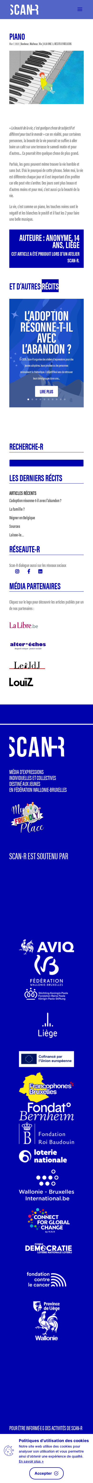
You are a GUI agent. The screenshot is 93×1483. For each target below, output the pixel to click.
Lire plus (46, 391)
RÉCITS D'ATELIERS (63, 43)
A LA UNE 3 (48, 43)
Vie (40, 43)
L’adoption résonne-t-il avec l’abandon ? (46, 331)
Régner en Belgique (22, 517)
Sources (14, 526)
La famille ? (17, 509)
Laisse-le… (16, 534)
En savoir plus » (31, 1461)
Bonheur (25, 43)
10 (65, 399)
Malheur (34, 43)
